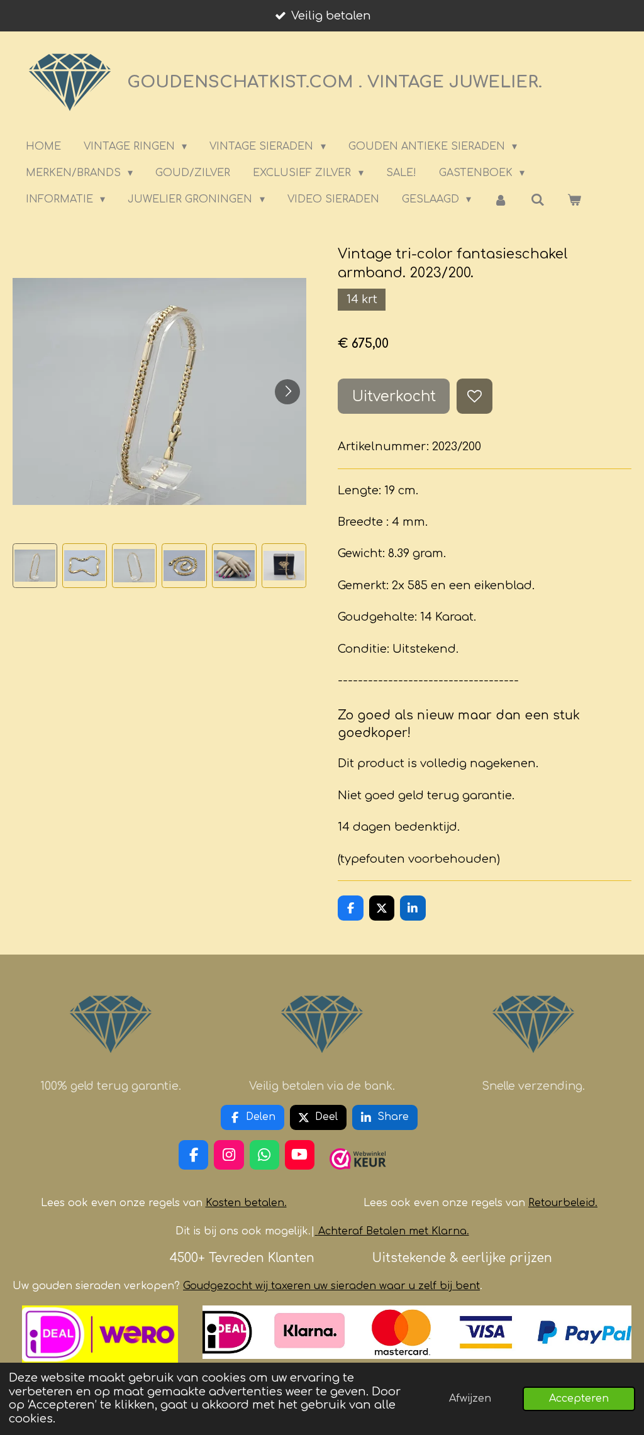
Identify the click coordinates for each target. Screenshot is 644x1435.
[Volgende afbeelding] (287, 391)
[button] (35, 565)
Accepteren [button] (579, 1398)
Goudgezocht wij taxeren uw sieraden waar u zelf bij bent (331, 1286)
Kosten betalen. (246, 1203)
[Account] (501, 199)
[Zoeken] (538, 199)
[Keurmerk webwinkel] (358, 1174)
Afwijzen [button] (470, 1398)
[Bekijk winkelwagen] (574, 199)
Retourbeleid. (562, 1203)
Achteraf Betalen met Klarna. (393, 1231)
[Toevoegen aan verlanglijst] (474, 396)
